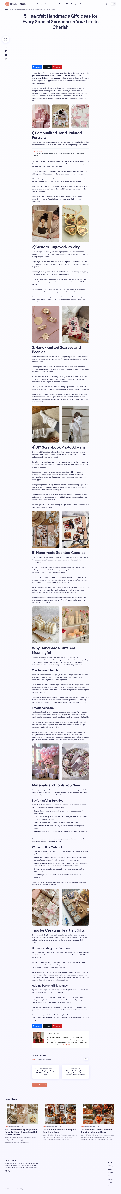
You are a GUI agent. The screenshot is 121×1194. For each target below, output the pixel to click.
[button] (106, 4)
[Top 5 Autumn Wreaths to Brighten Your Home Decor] (60, 1114)
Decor (110, 1169)
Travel (110, 1182)
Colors (110, 1179)
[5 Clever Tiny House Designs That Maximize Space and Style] (45, 1072)
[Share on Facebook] (6, 51)
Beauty (110, 1166)
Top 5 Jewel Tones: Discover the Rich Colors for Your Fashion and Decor (59, 154)
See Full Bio (67, 1045)
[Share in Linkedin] (6, 55)
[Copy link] (6, 59)
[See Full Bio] (72, 1045)
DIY (10, 9)
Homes (110, 1172)
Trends (110, 1186)
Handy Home (10, 1160)
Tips (44, 1055)
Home (6, 9)
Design (37, 1055)
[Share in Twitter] (6, 47)
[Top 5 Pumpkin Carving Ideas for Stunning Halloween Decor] (98, 1114)
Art (33, 1055)
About (110, 1162)
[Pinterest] (6, 1171)
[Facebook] (9, 1171)
